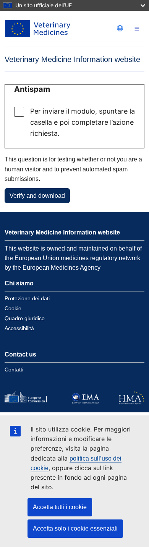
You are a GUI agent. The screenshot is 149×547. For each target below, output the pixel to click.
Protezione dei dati (27, 298)
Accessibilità (19, 328)
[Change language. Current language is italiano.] (120, 28)
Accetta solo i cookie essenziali (75, 528)
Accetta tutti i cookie (60, 507)
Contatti (14, 369)
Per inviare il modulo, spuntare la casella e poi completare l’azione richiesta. (82, 122)
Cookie (13, 308)
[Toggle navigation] (136, 28)
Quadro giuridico (25, 318)
